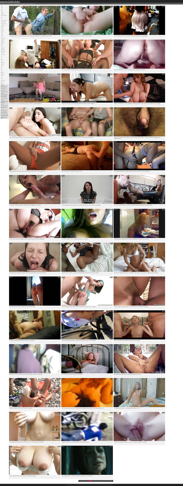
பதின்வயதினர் (3, 21)
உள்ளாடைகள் (3, 54)
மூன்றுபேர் (2, 43)
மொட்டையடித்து (3, 23)
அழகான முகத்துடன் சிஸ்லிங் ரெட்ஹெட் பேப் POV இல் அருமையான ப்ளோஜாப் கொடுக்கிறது (131, 306)
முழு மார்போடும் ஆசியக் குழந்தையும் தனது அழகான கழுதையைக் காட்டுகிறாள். (24, 137)
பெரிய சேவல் (3, 80)
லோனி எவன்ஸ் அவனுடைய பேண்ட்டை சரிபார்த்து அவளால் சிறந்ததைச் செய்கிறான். (129, 69)
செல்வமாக (2, 30)
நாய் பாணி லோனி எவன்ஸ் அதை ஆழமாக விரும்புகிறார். (72, 374)
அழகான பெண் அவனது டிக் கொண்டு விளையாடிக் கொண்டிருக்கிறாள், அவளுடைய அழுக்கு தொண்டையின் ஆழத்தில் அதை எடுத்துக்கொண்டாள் (137, 138)
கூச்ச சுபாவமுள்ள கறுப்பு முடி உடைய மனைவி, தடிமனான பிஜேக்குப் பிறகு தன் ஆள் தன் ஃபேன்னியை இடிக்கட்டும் (82, 408)
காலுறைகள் (3, 47)
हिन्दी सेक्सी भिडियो (4, 95)
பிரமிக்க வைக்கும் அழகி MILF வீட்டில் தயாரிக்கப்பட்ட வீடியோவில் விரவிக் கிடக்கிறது (77, 137)
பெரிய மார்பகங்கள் (4, 20)
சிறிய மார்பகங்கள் (3, 15)
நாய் (1, 18)
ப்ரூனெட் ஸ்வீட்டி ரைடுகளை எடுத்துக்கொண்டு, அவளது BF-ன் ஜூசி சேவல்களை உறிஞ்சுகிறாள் (27, 238)
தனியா (2, 5)
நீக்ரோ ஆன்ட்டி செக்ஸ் (4, 113)
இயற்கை (2, 72)
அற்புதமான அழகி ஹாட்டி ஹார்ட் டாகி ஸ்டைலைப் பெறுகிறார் (21, 408)
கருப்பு (2, 77)
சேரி (1, 70)
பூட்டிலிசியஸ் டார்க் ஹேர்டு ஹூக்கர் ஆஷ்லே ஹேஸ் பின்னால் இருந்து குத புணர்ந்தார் (25, 205)
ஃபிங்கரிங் (2, 64)
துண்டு (2, 75)
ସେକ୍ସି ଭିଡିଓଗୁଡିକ (3, 110)
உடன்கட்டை (2, 52)
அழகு (2, 46)
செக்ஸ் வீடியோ (3, 90)
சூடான (2, 44)
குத (1, 57)
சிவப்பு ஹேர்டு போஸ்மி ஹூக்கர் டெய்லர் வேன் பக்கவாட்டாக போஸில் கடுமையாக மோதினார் (27, 442)
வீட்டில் (2, 78)
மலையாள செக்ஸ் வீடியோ (10, 1)
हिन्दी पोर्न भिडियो (3, 86)
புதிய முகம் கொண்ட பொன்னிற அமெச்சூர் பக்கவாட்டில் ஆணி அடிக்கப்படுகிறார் (77, 35)
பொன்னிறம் (2, 25)
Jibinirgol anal (3, 88)
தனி (1, 67)
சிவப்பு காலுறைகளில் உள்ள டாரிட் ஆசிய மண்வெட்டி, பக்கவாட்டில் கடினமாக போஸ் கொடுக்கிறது (132, 171)
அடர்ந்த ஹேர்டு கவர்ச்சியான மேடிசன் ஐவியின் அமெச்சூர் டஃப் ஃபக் (126, 408)
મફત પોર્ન (2, 104)
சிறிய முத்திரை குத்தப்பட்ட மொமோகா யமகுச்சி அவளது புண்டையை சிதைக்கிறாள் (77, 475)
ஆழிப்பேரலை (3, 62)
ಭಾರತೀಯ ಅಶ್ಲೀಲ (4, 98)
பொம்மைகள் (3, 49)
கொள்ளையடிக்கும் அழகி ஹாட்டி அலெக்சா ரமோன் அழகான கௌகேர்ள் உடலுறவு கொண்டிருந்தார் (28, 272)
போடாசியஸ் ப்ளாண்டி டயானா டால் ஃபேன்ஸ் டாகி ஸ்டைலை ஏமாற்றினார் (75, 238)
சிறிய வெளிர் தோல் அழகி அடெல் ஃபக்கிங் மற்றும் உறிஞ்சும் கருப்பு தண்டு (127, 374)
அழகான (2, 31)
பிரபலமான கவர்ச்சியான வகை (30, 3)
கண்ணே (2, 26)
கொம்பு (2, 65)
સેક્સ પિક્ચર (3, 99)
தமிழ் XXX (2, 85)
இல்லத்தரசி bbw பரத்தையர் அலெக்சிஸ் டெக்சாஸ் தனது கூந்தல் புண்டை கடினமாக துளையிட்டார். (28, 171)
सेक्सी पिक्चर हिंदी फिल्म (4, 115)
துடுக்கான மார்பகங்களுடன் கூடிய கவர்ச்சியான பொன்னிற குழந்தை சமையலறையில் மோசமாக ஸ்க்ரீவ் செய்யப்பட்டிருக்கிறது (137, 103)
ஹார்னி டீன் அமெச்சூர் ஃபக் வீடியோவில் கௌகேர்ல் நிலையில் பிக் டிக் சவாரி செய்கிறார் (78, 103)
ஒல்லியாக (2, 83)
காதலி (2, 59)
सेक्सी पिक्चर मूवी (3, 107)
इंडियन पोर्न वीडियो (3, 96)
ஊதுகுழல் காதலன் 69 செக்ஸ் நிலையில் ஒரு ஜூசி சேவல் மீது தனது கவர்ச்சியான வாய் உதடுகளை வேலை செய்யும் (31, 35)
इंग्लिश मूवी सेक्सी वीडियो (3, 118)
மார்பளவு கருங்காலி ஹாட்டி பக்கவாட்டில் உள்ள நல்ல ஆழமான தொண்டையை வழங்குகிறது (130, 35)
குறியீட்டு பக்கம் (2, 3)
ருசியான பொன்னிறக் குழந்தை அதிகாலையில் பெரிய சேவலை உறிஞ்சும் (127, 340)
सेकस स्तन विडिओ (3, 112)
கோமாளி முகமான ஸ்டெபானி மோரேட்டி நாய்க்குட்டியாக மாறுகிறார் (22, 340)
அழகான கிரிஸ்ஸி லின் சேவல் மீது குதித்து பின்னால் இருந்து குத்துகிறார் (23, 475)
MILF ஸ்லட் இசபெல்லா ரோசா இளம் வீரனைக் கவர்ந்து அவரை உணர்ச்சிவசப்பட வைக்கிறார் (79, 306)
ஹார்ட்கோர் (2, 13)
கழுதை (2, 12)
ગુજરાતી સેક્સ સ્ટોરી (4, 91)
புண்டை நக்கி (3, 38)
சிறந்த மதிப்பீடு (16, 3)
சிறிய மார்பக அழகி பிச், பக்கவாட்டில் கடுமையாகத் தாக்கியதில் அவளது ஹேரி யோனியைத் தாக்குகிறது (133, 205)
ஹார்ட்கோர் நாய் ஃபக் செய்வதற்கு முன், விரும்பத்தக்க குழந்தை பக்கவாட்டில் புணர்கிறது (26, 374)
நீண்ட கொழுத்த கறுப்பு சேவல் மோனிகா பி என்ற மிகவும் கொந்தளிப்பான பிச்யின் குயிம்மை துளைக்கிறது (81, 205)
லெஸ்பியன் (2, 73)
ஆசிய (2, 36)
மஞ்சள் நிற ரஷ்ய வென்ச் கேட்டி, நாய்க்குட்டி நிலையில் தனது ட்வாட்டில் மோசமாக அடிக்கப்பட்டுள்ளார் (80, 272)
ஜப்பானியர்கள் (3, 51)
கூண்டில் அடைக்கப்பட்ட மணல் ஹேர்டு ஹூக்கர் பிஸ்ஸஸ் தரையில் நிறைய (75, 442)
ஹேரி (1, 60)
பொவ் (2, 69)
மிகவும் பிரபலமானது (22, 3)
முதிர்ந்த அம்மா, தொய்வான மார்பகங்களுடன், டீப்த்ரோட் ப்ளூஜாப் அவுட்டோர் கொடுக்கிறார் (26, 69)
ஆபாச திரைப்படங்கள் (4, 105)
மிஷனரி (2, 28)
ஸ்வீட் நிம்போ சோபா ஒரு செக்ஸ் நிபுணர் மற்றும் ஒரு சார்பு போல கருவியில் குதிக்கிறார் (25, 103)
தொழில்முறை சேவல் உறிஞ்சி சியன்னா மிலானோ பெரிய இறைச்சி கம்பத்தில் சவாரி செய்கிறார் (131, 238)
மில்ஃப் (2, 33)
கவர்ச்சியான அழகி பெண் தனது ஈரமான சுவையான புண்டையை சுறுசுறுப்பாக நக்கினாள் (130, 442)
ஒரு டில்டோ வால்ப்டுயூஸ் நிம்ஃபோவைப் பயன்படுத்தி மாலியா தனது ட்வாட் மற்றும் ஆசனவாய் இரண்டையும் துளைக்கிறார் (136, 272)
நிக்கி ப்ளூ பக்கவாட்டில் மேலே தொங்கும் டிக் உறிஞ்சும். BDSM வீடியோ (22, 306)
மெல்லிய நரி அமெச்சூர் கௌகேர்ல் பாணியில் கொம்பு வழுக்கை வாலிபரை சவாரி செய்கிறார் (79, 340)
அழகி (2, 7)
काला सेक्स (2, 93)
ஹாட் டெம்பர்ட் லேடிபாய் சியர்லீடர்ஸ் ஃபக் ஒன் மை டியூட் (72, 171)
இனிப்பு (2, 82)
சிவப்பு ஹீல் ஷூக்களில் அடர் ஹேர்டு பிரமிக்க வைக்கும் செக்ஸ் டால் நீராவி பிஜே (76, 69)
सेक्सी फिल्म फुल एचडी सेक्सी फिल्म (4, 102)
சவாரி (2, 17)
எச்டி (1, 56)
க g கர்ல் (2, 34)
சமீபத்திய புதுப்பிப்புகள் (9, 3)
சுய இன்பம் (2, 39)
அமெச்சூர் (2, 41)
